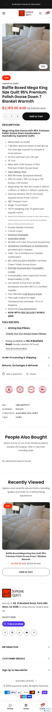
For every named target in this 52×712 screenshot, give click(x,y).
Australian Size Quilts (27, 413)
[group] (26, 47)
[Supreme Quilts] (26, 13)
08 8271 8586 (9, 617)
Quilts (19, 417)
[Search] (40, 13)
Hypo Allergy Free (17, 171)
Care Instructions (27, 308)
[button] (6, 4)
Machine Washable (18, 234)
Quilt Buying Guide (32, 293)
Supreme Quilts (10, 83)
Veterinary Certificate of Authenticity (28, 245)
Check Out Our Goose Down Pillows (26, 333)
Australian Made (16, 238)
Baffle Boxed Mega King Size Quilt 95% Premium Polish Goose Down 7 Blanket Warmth (26, 556)
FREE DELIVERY (28, 312)
